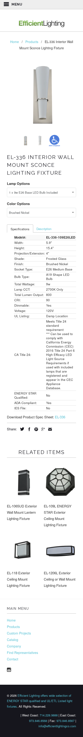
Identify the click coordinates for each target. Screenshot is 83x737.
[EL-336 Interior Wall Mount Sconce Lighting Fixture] (41, 94)
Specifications (20, 229)
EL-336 (60, 416)
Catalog (12, 639)
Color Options (18, 203)
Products (13, 626)
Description (43, 229)
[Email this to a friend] (49, 429)
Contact (12, 659)
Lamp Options (18, 183)
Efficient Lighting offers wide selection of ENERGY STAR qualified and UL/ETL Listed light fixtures (39, 701)
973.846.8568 (38, 720)
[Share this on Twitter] (21, 429)
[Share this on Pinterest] (35, 429)
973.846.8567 (65, 720)
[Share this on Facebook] (28, 429)
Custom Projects (19, 633)
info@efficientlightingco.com (57, 726)
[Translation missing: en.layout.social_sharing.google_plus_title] (42, 429)
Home (11, 620)
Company (14, 646)
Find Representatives (22, 652)
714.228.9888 (49, 715)
